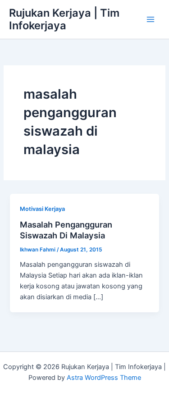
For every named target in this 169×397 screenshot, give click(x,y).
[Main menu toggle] (150, 19)
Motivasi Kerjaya (42, 208)
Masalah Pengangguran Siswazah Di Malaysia (66, 229)
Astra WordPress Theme (104, 378)
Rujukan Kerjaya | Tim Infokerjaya (64, 19)
